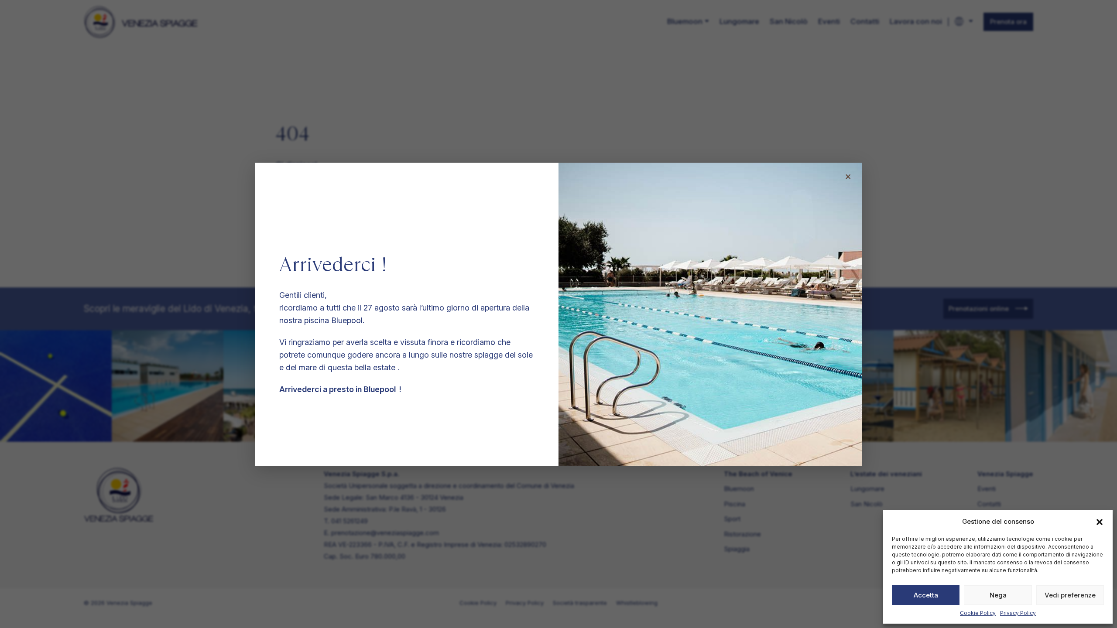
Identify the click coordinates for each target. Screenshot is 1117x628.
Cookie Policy (978, 613)
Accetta (926, 595)
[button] (1099, 521)
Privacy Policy (1018, 613)
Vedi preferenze (1070, 595)
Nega (998, 595)
